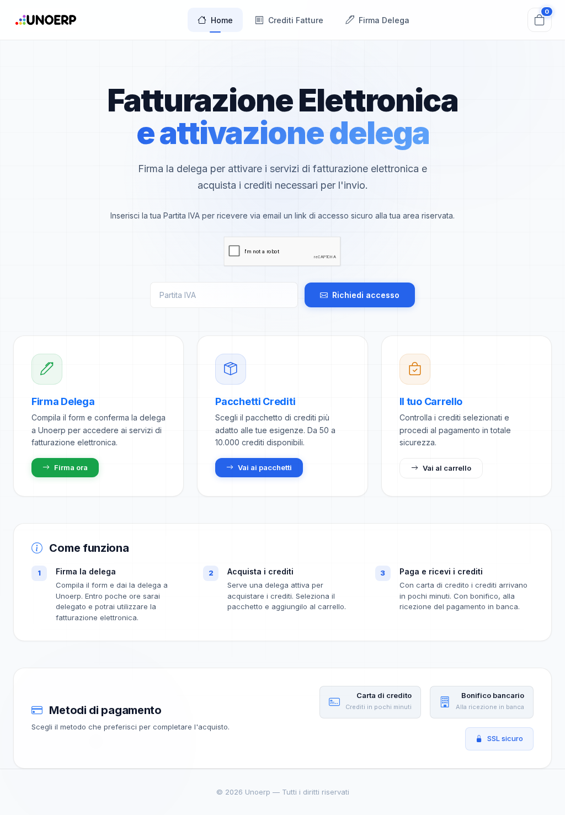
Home (222, 20)
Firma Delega (384, 20)
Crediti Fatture (295, 20)
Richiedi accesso (365, 295)
